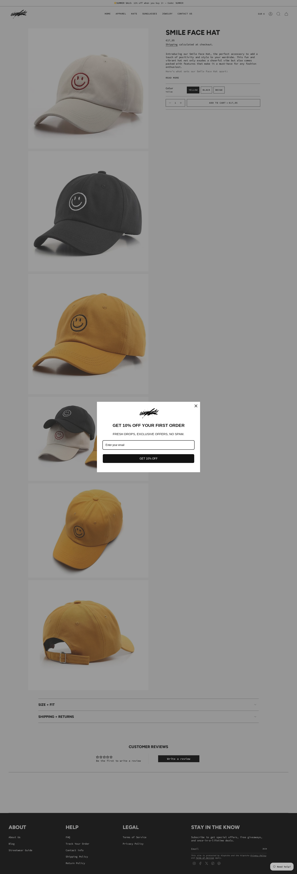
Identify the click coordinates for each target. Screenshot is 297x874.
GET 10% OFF (149, 458)
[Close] (196, 406)
